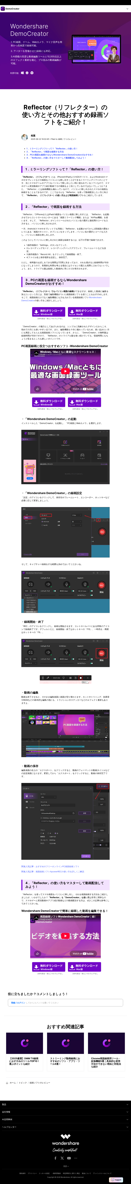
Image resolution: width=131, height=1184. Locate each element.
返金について (86, 1173)
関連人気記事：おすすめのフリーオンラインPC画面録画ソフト (50, 866)
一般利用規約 (56, 1173)
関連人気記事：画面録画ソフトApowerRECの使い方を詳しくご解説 (52, 871)
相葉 (33, 135)
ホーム (12, 1082)
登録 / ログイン (18, 1002)
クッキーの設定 (44, 1173)
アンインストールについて (102, 1173)
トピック (23, 1082)
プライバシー (32, 1173)
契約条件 (22, 1173)
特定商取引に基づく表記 (71, 1173)
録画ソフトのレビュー (67, 139)
